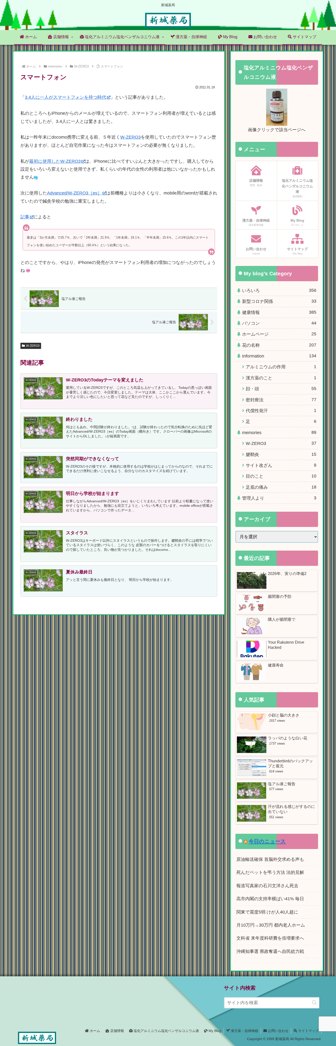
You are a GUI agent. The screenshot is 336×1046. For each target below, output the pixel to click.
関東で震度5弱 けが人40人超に (267, 911)
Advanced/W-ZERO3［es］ (74, 193)
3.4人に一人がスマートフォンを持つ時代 (65, 97)
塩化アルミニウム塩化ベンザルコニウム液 (166, 1031)
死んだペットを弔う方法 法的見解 (270, 872)
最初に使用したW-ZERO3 (55, 161)
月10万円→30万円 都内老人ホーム (270, 925)
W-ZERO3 (130, 137)
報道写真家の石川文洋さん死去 (267, 885)
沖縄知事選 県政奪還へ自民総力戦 (270, 951)
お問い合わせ (278, 1031)
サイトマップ (308, 1031)
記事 (24, 216)
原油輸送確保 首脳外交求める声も (270, 859)
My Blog (214, 1031)
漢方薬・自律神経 (244, 1031)
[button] (314, 1003)
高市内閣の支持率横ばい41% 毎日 (270, 898)
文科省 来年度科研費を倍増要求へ (270, 938)
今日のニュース (267, 841)
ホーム (94, 1031)
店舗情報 (116, 1031)
